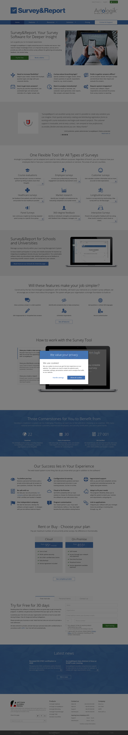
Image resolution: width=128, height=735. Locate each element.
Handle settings (58, 378)
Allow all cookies (76, 378)
